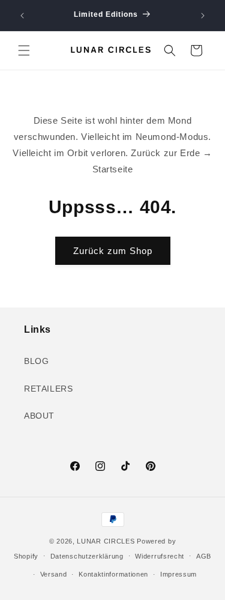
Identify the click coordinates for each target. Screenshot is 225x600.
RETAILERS (48, 388)
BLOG (36, 361)
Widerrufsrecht (159, 556)
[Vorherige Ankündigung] (22, 15)
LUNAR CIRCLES (105, 541)
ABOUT (39, 415)
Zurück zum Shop (112, 251)
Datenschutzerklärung (87, 556)
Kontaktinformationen (113, 574)
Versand (53, 574)
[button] (24, 50)
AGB (203, 556)
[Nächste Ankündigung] (203, 15)
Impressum (178, 574)
